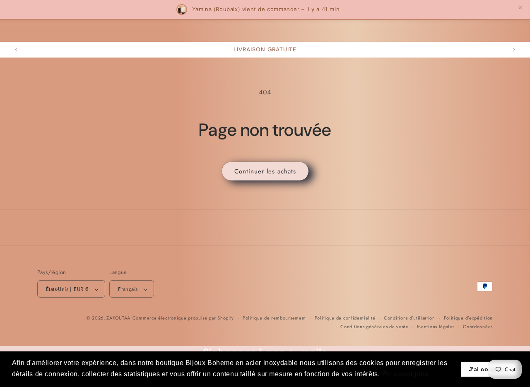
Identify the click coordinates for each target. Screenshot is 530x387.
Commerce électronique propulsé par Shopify (183, 318)
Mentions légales (435, 326)
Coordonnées (478, 326)
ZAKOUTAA (118, 318)
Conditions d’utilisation (409, 318)
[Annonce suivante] (514, 50)
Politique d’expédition (468, 318)
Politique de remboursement (274, 318)
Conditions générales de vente (374, 326)
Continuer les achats (265, 171)
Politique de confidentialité (345, 318)
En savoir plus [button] (405, 373)
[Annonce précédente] (16, 50)
